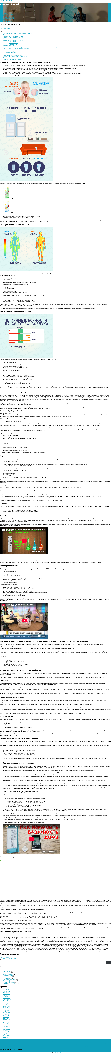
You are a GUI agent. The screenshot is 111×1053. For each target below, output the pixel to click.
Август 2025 (6, 1000)
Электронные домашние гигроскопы (15, 51)
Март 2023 (5, 1037)
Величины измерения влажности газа (12, 59)
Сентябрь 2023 (7, 1029)
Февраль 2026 (6, 992)
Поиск (1, 960)
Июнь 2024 (6, 1017)
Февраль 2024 (6, 1022)
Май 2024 (5, 1018)
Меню (1, 10)
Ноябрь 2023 (6, 1026)
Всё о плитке (6, 971)
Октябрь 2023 (6, 1027)
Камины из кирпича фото (6, 957)
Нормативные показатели (9, 39)
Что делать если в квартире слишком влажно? (15, 56)
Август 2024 (6, 1014)
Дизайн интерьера (7, 974)
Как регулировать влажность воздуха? (13, 36)
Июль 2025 (6, 1002)
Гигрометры (9, 49)
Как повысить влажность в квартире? (12, 55)
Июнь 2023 (6, 1033)
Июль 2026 (6, 990)
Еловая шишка (13, 44)
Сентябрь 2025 (7, 999)
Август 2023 (6, 1030)
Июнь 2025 (6, 1003)
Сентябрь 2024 (7, 1013)
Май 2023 (5, 1034)
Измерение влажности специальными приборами (16, 48)
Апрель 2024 (6, 1019)
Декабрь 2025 (6, 995)
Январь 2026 (6, 994)
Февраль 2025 (6, 1006)
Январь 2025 (6, 1007)
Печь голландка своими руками (8, 958)
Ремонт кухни (6, 15)
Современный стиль (8, 17)
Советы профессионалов (9, 981)
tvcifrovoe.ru (58, 1052)
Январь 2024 (6, 1023)
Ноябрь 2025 (6, 996)
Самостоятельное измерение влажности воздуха (15, 53)
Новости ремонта (7, 21)
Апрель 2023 (6, 1036)
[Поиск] (108, 962)
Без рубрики (6, 970)
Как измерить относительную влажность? (14, 40)
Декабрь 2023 (6, 1025)
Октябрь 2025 (6, 998)
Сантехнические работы (9, 18)
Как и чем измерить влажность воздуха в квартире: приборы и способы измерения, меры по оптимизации (30, 47)
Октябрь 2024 (6, 1011)
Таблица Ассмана (13, 43)
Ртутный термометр (11, 52)
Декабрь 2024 (6, 1008)
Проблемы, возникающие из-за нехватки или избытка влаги (18, 33)
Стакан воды (12, 41)
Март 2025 (5, 1004)
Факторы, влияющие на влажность (12, 34)
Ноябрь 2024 (6, 1010)
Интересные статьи (8, 14)
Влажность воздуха (8, 57)
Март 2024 (5, 1021)
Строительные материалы (9, 20)
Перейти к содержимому (6, 0)
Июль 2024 (6, 1015)
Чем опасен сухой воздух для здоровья (13, 37)
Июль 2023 (6, 1031)
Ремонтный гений (9, 4)
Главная (5, 13)
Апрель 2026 (6, 991)
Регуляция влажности (8, 45)
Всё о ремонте (6, 972)
